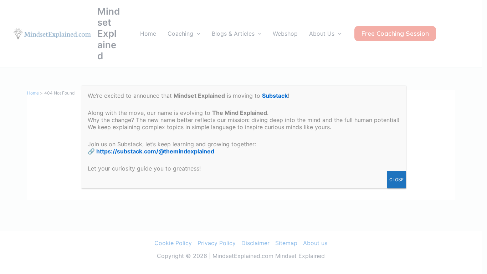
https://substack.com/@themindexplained (155, 151)
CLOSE (396, 179)
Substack (275, 95)
